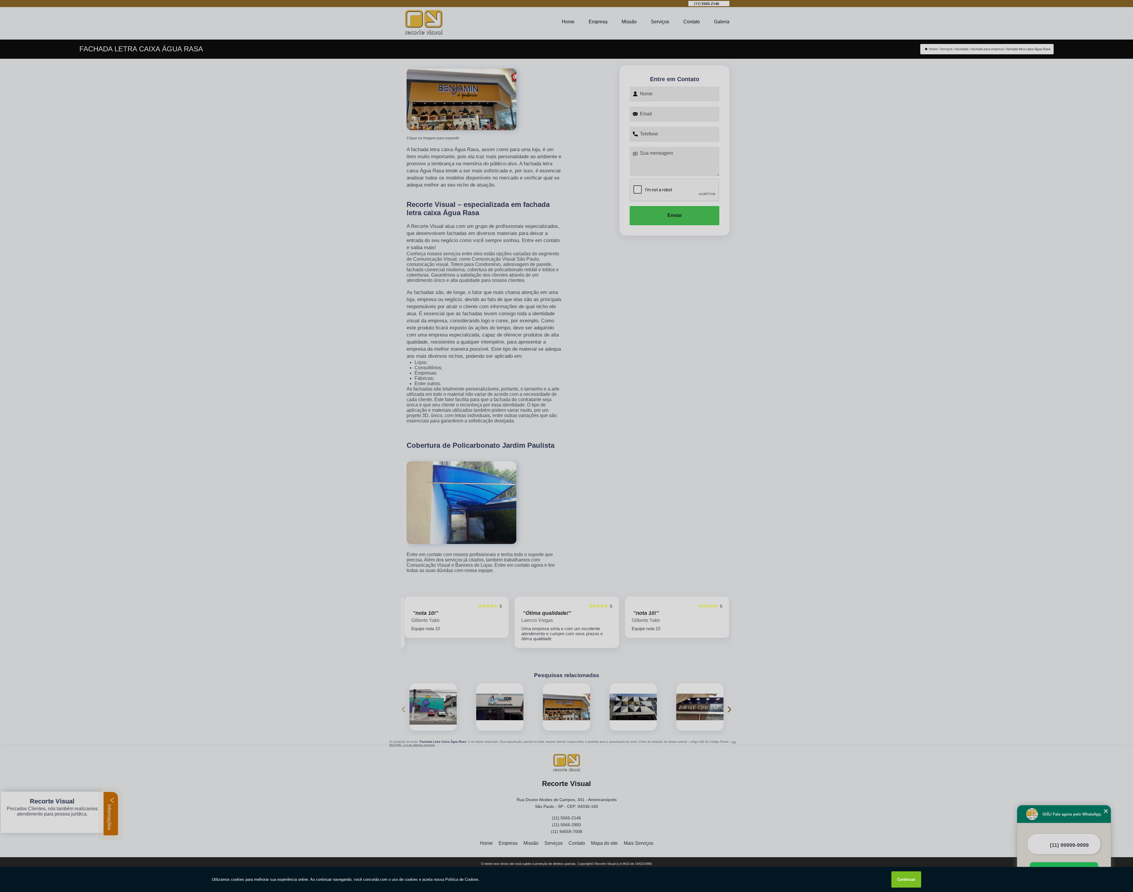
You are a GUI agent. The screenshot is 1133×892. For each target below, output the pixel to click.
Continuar (906, 879)
